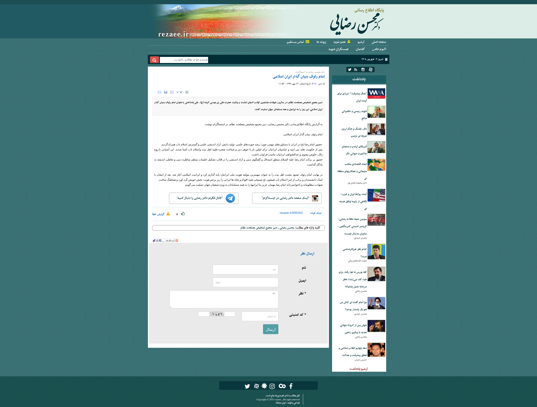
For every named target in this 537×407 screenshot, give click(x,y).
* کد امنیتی (297, 315)
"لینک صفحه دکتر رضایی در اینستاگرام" (286, 198)
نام (304, 268)
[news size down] (171, 92)
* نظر (302, 294)
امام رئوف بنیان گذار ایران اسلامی (299, 76)
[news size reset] (179, 92)
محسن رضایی (286, 227)
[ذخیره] (165, 92)
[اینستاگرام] (363, 69)
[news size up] (186, 92)
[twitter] (350, 69)
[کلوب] (281, 386)
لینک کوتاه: (316, 213)
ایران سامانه (281, 403)
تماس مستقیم (295, 42)
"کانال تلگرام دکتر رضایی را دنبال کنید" (200, 198)
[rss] (355, 69)
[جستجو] (154, 59)
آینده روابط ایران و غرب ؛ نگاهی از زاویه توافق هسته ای (353, 201)
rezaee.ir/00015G (291, 212)
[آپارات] (371, 69)
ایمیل (302, 281)
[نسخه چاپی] (155, 92)
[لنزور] (263, 387)
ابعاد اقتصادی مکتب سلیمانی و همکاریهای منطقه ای (352, 171)
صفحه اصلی (378, 42)
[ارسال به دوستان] (159, 92)
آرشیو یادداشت (358, 369)
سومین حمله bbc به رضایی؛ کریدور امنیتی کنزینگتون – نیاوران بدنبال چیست (352, 226)
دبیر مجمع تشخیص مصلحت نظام (258, 227)
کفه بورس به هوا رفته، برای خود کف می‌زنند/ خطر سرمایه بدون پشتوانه (353, 279)
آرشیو (360, 42)
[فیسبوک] (291, 386)
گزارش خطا (158, 214)
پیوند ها (321, 42)
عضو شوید (339, 42)
